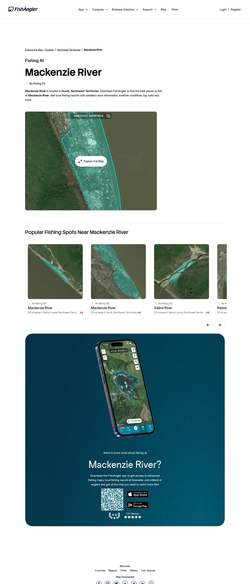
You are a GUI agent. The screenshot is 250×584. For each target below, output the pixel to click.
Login (223, 9)
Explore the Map (34, 49)
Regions (113, 570)
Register (236, 9)
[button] (91, 161)
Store (175, 9)
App (81, 9)
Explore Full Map (94, 161)
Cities (123, 570)
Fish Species (148, 570)
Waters (134, 570)
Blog (163, 9)
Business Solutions (123, 9)
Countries (100, 570)
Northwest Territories (68, 49)
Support (147, 9)
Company (98, 9)
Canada (49, 49)
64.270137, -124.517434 (88, 116)
